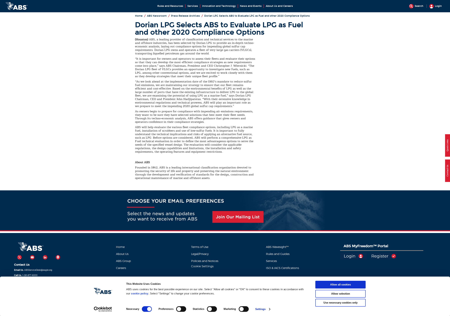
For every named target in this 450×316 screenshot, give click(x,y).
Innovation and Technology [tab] (219, 6)
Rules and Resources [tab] (170, 6)
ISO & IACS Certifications (282, 268)
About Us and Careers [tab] (279, 6)
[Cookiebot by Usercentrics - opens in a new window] (103, 309)
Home (120, 247)
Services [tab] (192, 6)
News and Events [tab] (251, 6)
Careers (121, 268)
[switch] (181, 309)
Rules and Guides (278, 254)
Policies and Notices (204, 261)
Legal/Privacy (200, 254)
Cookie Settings (202, 266)
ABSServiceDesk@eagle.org (38, 270)
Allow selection (340, 293)
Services (271, 261)
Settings (260, 309)
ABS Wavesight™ (277, 247)
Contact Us (22, 264)
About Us (122, 254)
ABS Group (123, 261)
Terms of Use (199, 247)
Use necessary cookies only (340, 302)
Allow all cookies (340, 284)
